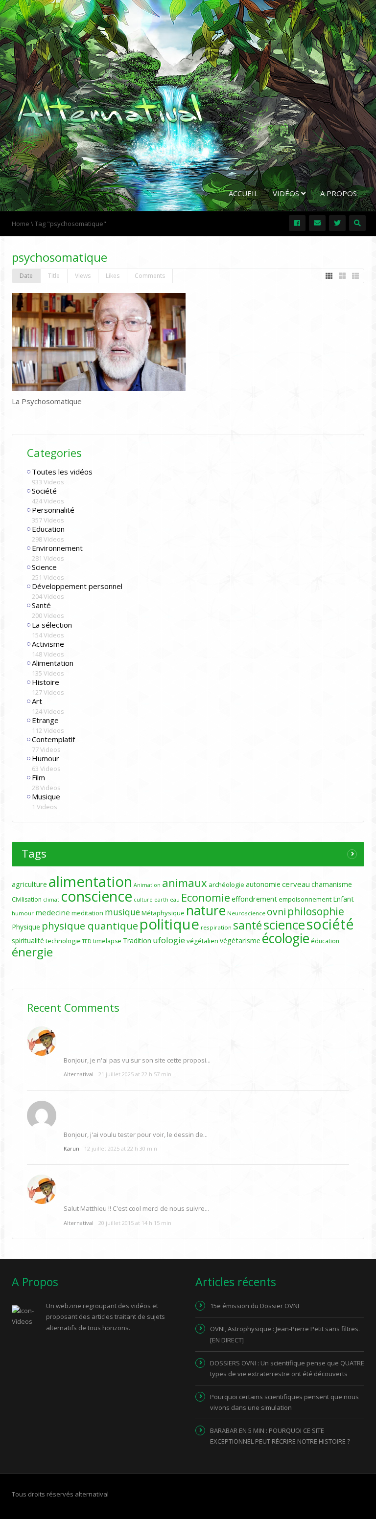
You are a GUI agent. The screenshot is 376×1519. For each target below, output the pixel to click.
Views (83, 276)
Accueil (243, 193)
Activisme (48, 644)
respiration (216, 927)
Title (54, 276)
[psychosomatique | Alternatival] (110, 109)
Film (38, 777)
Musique (46, 796)
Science (44, 567)
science (284, 924)
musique (122, 912)
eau (175, 899)
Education (48, 529)
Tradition (137, 940)
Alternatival (79, 1074)
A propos (338, 193)
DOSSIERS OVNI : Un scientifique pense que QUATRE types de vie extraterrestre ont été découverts (287, 1368)
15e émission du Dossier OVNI (254, 1305)
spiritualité (28, 940)
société (330, 923)
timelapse (107, 941)
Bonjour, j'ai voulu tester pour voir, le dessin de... (136, 1134)
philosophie (315, 911)
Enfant (343, 899)
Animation (147, 885)
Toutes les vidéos (62, 471)
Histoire (45, 682)
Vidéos (287, 193)
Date (26, 276)
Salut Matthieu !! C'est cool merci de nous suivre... (136, 1208)
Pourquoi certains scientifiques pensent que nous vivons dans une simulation (284, 1402)
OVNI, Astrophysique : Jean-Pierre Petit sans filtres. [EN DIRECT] (285, 1334)
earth (161, 899)
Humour (45, 758)
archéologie (226, 884)
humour (23, 913)
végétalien (202, 940)
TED (87, 941)
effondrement (254, 899)
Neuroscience (246, 913)
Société (44, 491)
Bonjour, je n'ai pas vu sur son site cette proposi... (137, 1060)
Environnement (57, 548)
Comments (150, 276)
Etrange (45, 720)
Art (37, 701)
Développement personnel (77, 586)
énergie (32, 952)
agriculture (29, 884)
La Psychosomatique (47, 401)
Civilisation (27, 899)
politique (169, 924)
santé (247, 925)
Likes (112, 276)
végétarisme (240, 940)
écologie (285, 938)
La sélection (52, 625)
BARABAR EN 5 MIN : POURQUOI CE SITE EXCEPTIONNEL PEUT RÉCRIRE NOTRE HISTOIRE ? (280, 1436)
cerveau (296, 884)
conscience (96, 896)
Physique (26, 926)
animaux (184, 882)
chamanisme (331, 884)
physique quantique (90, 925)
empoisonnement (305, 899)
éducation (325, 941)
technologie (63, 940)
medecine (52, 912)
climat (51, 899)
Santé (41, 605)
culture (143, 899)
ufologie (169, 940)
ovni (276, 912)
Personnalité (53, 510)
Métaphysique (163, 912)
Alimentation (52, 663)
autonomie (263, 884)
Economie (205, 897)
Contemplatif (53, 739)
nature (206, 910)
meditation (87, 912)
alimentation (90, 881)
